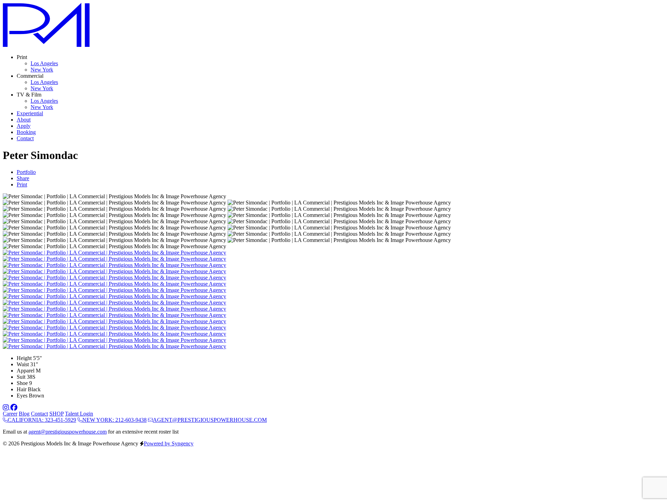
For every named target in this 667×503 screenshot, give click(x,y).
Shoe (22, 383)
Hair (21, 389)
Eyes (22, 396)
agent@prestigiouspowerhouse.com (67, 432)
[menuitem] (44, 63)
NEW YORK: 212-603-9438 (114, 420)
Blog (24, 414)
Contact (39, 414)
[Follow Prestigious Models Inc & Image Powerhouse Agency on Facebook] (13, 407)
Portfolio (26, 172)
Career (10, 414)
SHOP (56, 414)
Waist (23, 364)
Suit (21, 377)
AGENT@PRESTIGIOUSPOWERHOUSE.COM (210, 420)
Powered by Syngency (168, 443)
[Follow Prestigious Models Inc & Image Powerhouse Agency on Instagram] (6, 407)
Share (23, 178)
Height (24, 358)
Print (22, 184)
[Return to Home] (46, 45)
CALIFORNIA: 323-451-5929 (42, 420)
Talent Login (79, 414)
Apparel (25, 371)
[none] (22, 57)
